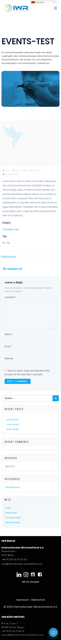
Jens (7, 170)
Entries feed (11, 512)
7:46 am (37, 170)
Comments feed (13, 517)
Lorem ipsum (12, 419)
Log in (8, 507)
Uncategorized (10, 229)
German (39, 2)
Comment (10, 297)
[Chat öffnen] (53, 632)
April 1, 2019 (21, 170)
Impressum (22, 599)
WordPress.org (12, 522)
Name (8, 334)
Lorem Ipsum (12, 429)
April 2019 (10, 466)
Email (8, 346)
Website (9, 358)
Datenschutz (38, 599)
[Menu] (55, 8)
